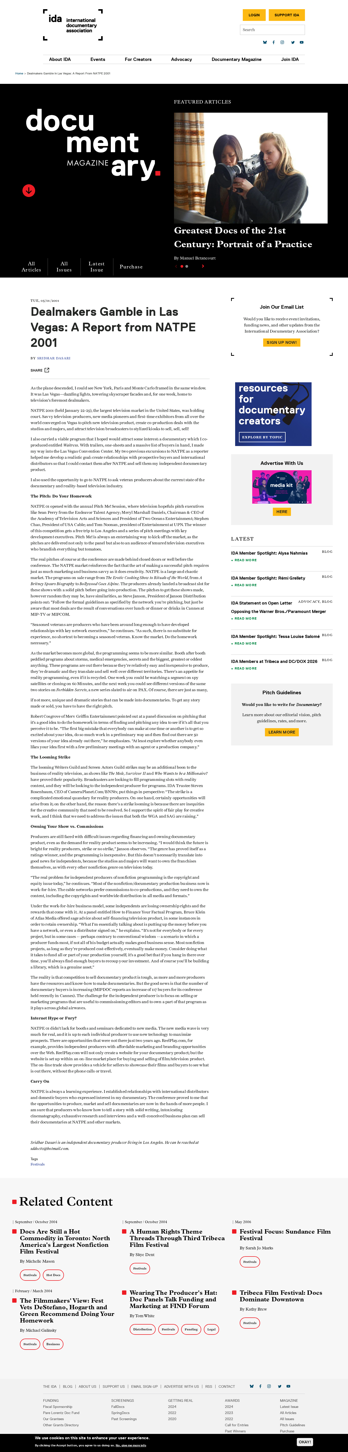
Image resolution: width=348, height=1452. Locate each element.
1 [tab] (181, 266)
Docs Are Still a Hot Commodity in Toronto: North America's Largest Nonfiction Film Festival (65, 1241)
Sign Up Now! (282, 342)
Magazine (289, 1400)
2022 (172, 1413)
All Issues (64, 267)
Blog (67, 1386)
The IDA (50, 1386)
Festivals (38, 1164)
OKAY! (305, 1442)
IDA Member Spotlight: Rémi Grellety (268, 578)
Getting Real (180, 1400)
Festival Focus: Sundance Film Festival (285, 1234)
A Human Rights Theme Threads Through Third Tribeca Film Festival (177, 1238)
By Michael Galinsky (38, 1330)
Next (203, 266)
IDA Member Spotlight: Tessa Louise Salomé (275, 636)
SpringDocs (120, 1413)
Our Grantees (53, 1419)
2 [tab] (186, 266)
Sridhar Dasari (54, 358)
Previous (175, 266)
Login (254, 15)
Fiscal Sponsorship (57, 1406)
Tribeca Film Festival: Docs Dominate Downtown (281, 1296)
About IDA (60, 59)
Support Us (114, 1386)
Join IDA (290, 59)
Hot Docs (53, 1275)
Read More (246, 560)
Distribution (142, 1329)
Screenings (122, 1400)
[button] (28, 190)
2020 (172, 1419)
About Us (87, 1386)
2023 (229, 1413)
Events (97, 59)
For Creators (138, 59)
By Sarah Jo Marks (256, 1248)
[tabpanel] (250, 189)
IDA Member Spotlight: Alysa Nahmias (269, 553)
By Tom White (142, 1315)
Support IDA (287, 15)
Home (19, 73)
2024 (172, 1406)
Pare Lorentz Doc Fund (61, 1413)
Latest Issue (97, 267)
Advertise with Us (181, 1386)
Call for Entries (236, 1425)
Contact (227, 1386)
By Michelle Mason (37, 1261)
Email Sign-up (144, 1386)
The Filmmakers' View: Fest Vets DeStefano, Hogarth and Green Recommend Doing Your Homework (67, 1310)
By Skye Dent (142, 1254)
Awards (232, 1400)
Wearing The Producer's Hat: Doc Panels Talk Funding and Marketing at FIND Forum (173, 1299)
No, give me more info (131, 1445)
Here (282, 511)
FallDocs (117, 1406)
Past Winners (235, 1431)
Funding (191, 1329)
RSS (208, 1386)
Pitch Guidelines (292, 1425)
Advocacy (181, 59)
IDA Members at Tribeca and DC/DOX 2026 (274, 661)
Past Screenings (124, 1419)
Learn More (282, 732)
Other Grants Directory (61, 1425)
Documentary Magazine (237, 59)
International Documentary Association (73, 25)
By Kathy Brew (253, 1309)
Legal (211, 1329)
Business (53, 1344)
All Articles (31, 267)
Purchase (131, 267)
